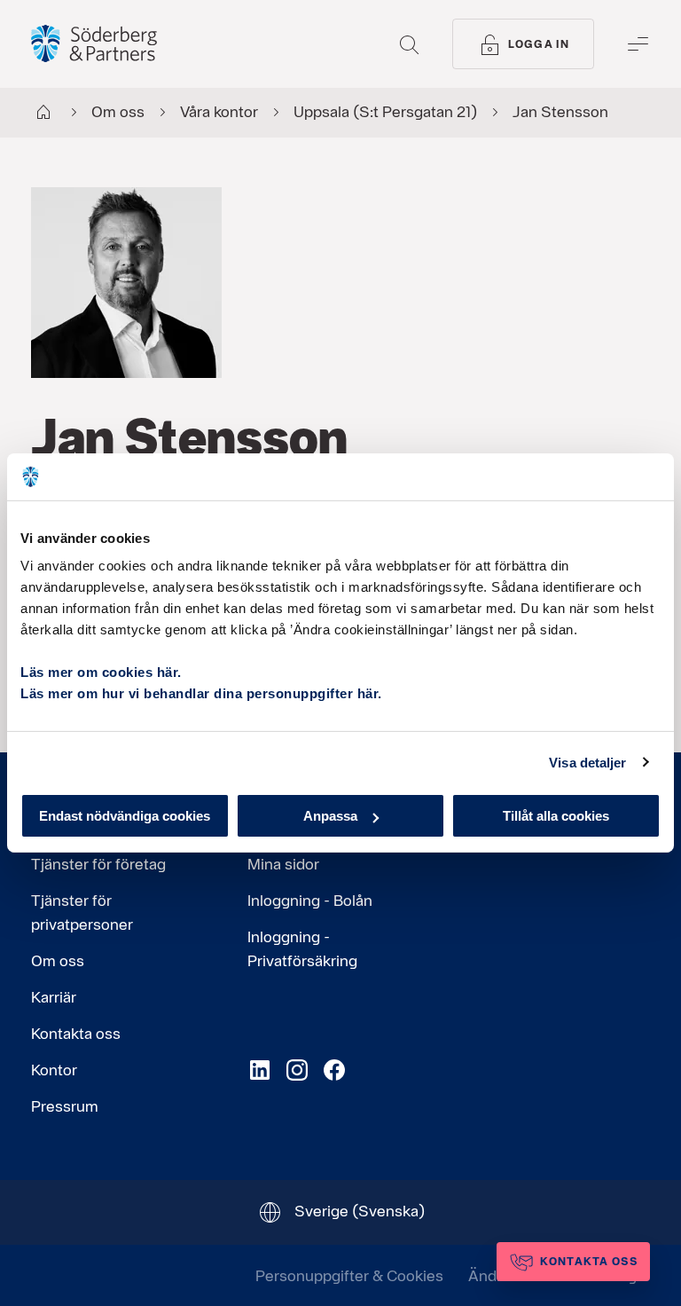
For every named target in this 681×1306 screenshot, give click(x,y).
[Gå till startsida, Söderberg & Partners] (94, 43)
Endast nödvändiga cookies (124, 815)
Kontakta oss (76, 1033)
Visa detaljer (587, 761)
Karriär (53, 996)
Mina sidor (283, 863)
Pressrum (64, 1106)
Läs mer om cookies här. (101, 672)
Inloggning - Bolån (309, 900)
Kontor (54, 1069)
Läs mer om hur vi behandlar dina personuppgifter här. (201, 693)
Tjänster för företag (98, 863)
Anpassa (330, 815)
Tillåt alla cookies (556, 815)
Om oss (57, 960)
